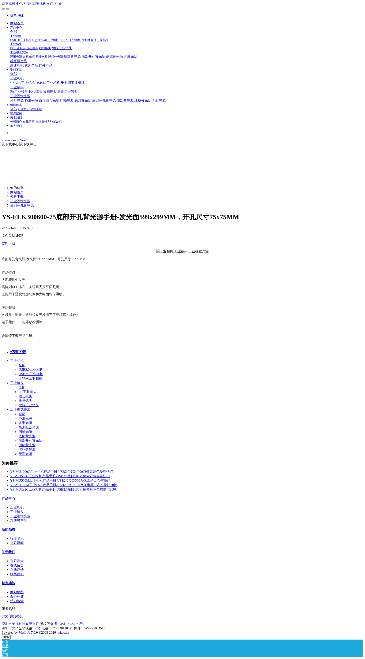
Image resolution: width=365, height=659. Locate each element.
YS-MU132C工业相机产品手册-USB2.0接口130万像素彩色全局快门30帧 (63, 489)
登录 (13, 15)
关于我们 (8, 552)
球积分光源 (27, 449)
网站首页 (17, 23)
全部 (13, 31)
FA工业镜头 (27, 392)
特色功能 (8, 583)
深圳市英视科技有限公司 (20, 624)
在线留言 (17, 565)
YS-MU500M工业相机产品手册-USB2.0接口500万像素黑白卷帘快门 (60, 480)
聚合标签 (17, 596)
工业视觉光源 (20, 201)
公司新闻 (17, 543)
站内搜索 (17, 601)
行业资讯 (17, 538)
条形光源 (25, 423)
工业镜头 (17, 383)
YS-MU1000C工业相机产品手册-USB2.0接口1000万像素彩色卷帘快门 (61, 471)
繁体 (6, 636)
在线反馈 (17, 569)
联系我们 (17, 574)
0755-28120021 (12, 616)
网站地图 (17, 592)
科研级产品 (18, 520)
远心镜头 (25, 396)
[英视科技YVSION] (182, 4)
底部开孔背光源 (22, 205)
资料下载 (17, 196)
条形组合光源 (29, 427)
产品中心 (8, 498)
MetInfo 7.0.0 (28, 632)
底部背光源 (27, 436)
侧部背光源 (27, 445)
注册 (21, 15)
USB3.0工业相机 (31, 374)
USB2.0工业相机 (31, 369)
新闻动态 (8, 529)
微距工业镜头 (29, 405)
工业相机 (17, 360)
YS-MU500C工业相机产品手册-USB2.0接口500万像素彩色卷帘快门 (60, 476)
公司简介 (17, 561)
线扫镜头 (25, 400)
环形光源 (25, 418)
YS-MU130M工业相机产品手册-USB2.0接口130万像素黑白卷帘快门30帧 (63, 485)
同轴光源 (25, 431)
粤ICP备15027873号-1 (70, 624)
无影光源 (25, 454)
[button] (9, 140)
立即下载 (8, 243)
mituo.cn (63, 632)
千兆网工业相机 (30, 378)
